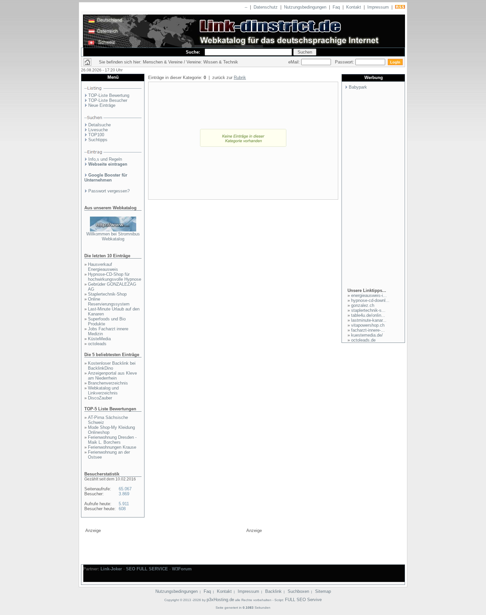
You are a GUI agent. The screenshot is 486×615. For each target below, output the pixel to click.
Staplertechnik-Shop (107, 294)
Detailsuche (99, 124)
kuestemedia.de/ (367, 335)
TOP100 (96, 134)
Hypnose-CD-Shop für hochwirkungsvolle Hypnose (114, 277)
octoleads (97, 343)
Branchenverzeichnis (108, 383)
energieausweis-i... (369, 295)
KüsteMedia (99, 338)
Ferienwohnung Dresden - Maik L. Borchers (112, 440)
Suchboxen (298, 591)
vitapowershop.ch (368, 325)
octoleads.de (363, 340)
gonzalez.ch (362, 305)
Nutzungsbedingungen (305, 7)
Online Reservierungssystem (109, 302)
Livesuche (98, 129)
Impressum (378, 7)
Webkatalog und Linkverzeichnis (103, 390)
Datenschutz (266, 7)
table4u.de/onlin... (368, 315)
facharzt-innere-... (368, 330)
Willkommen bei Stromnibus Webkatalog (113, 236)
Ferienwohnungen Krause (112, 447)
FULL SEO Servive (303, 599)
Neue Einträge (101, 105)
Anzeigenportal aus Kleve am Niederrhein (112, 376)
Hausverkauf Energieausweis (103, 267)
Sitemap (323, 591)
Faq (336, 7)
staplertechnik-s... (368, 310)
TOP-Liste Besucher (107, 100)
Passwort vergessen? (109, 190)
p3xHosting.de (220, 599)
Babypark (358, 87)
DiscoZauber (100, 397)
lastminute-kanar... (368, 320)
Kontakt (353, 7)
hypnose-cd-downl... (370, 300)
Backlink (273, 591)
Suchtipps (97, 139)
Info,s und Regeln (105, 159)
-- (246, 7)
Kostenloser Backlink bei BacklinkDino (112, 366)
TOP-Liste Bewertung (108, 95)
